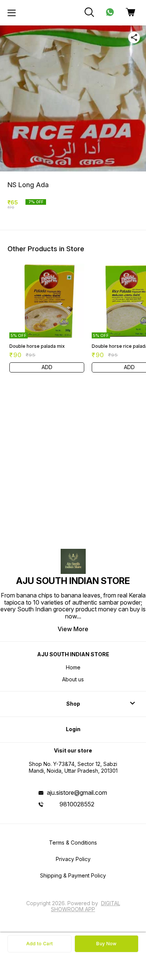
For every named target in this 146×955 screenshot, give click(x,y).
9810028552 (77, 804)
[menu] (11, 13)
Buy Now (106, 943)
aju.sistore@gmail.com (77, 792)
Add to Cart (39, 943)
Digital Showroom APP (85, 906)
